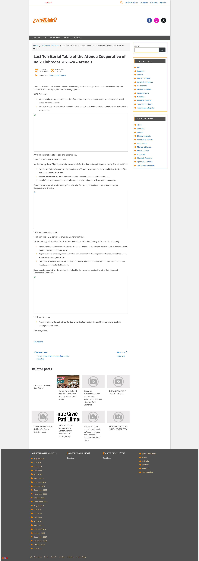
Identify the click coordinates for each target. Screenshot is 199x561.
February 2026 (40, 482)
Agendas (163, 2)
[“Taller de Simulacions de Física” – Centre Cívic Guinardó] (43, 417)
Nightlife (140, 97)
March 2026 (39, 478)
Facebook (36, 2)
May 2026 (38, 470)
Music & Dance (143, 151)
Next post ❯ (122, 352)
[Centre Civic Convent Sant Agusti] (43, 378)
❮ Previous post (40, 352)
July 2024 (37, 549)
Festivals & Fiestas (145, 82)
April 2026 (38, 474)
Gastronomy (142, 86)
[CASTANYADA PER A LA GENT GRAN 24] (118, 381)
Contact (145, 465)
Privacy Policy (147, 472)
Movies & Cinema (144, 89)
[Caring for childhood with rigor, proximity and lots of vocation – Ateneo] (68, 381)
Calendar (145, 461)
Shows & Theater (144, 100)
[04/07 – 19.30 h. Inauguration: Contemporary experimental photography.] (68, 416)
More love (121, 356)
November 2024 (40, 541)
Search (137, 46)
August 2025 (39, 506)
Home (35, 45)
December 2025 (40, 490)
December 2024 (40, 537)
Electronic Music (144, 78)
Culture (140, 75)
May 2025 (38, 517)
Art (138, 67)
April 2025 (38, 521)
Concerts (140, 71)
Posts (144, 457)
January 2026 (39, 486)
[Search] (162, 50)
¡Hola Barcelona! (132, 2)
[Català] (3, 558)
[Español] (7, 558)
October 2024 (39, 545)
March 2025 (39, 525)
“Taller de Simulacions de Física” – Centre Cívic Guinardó (43, 429)
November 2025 (40, 494)
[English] (5, 558)
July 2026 (37, 462)
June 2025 (38, 513)
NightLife (141, 154)
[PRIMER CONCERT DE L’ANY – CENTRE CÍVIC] (118, 417)
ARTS (139, 125)
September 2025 (41, 502)
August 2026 (39, 459)
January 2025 (39, 533)
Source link (38, 341)
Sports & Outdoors (144, 104)
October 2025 (39, 498)
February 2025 (40, 529)
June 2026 (38, 466)
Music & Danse (143, 93)
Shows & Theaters (144, 158)
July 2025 (37, 509)
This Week (153, 2)
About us (145, 468)
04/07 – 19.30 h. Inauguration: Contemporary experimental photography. (65, 431)
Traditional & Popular (50, 45)
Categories (144, 2)
